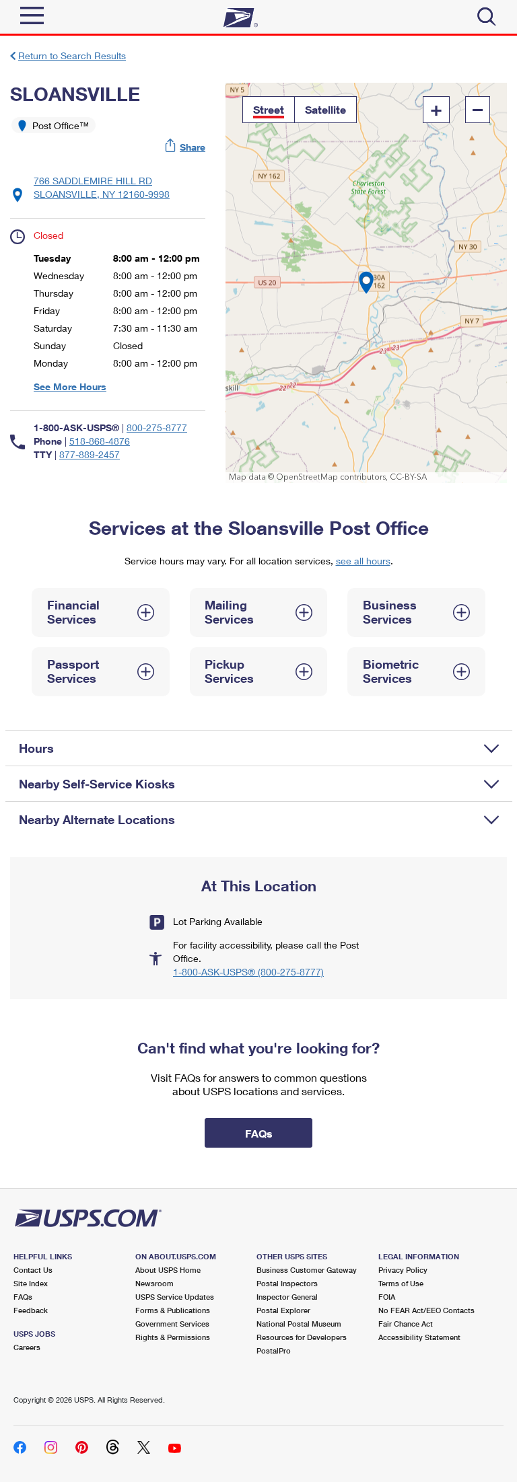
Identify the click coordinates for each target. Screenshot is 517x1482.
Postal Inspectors (287, 1283)
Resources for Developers (301, 1337)
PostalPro (273, 1350)
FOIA (386, 1296)
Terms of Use (400, 1283)
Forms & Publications (172, 1310)
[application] (366, 283)
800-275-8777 (157, 427)
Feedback (30, 1310)
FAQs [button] (259, 1133)
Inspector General (287, 1296)
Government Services (172, 1323)
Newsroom (154, 1283)
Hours (36, 748)
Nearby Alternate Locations (97, 819)
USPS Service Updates (174, 1296)
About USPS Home (168, 1269)
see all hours (363, 560)
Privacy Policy (402, 1269)
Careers (26, 1347)
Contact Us (33, 1269)
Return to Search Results (72, 55)
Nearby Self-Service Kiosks (97, 783)
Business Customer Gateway (306, 1269)
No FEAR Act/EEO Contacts (426, 1310)
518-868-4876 (99, 441)
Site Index (30, 1283)
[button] (185, 147)
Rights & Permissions (172, 1337)
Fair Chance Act (405, 1323)
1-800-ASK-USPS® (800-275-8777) (248, 971)
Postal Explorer (283, 1310)
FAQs (22, 1296)
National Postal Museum (298, 1323)
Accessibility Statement (419, 1337)
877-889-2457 (89, 454)
